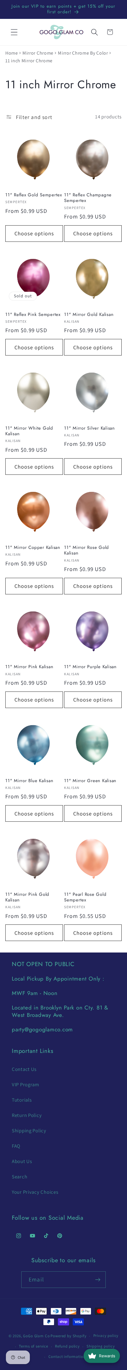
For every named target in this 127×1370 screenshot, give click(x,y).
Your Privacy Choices (35, 1192)
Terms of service (33, 1346)
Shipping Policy (29, 1130)
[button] (14, 32)
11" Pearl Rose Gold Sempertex (85, 897)
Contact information (67, 1356)
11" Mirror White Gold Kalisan (29, 431)
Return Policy (27, 1115)
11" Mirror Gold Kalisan (88, 314)
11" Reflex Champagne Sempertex (88, 198)
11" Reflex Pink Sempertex (33, 314)
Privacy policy (106, 1335)
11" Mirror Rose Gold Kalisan (86, 550)
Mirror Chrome (37, 53)
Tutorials (22, 1100)
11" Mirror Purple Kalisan (90, 667)
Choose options (34, 233)
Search (19, 1176)
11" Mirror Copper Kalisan (32, 547)
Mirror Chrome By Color (83, 53)
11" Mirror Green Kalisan (90, 781)
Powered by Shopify (68, 1335)
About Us (22, 1161)
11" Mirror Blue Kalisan (29, 781)
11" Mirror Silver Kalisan (89, 428)
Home (11, 53)
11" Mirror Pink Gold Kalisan (27, 897)
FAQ (16, 1146)
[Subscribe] (97, 1279)
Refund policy (67, 1346)
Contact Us (24, 1069)
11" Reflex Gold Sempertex (33, 195)
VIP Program (25, 1084)
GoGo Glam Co (36, 1335)
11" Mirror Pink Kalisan (29, 667)
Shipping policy (101, 1346)
